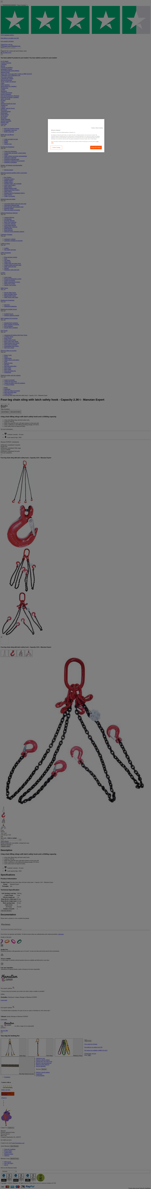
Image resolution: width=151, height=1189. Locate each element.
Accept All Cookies (96, 147)
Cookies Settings (56, 147)
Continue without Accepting (97, 127)
